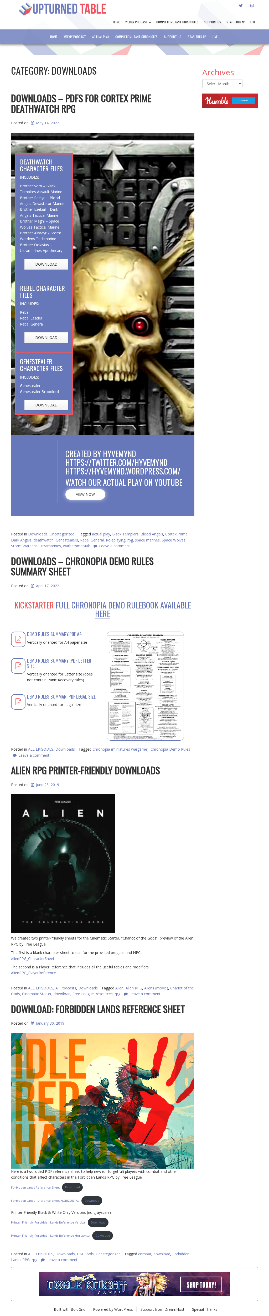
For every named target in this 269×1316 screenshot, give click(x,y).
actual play (101, 533)
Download (72, 1187)
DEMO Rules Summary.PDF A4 (54, 634)
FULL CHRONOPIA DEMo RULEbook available (123, 609)
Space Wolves (173, 540)
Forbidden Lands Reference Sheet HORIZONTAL (45, 1201)
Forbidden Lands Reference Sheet (35, 1187)
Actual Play (100, 36)
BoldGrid (78, 1309)
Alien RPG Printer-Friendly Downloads (85, 770)
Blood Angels (152, 533)
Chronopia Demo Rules (170, 749)
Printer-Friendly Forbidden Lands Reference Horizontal (50, 1235)
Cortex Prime (176, 533)
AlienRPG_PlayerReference (33, 972)
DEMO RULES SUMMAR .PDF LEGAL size (61, 696)
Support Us (212, 22)
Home (116, 22)
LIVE (252, 22)
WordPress (123, 1309)
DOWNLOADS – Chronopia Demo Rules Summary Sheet (82, 566)
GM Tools (85, 1253)
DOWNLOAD (46, 264)
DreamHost (174, 1309)
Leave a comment (61, 1259)
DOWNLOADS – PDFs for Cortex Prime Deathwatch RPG (81, 103)
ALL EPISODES (40, 1253)
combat (144, 1253)
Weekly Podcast (136, 22)
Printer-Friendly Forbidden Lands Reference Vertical (48, 1222)
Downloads (38, 533)
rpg (34, 1259)
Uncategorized (62, 533)
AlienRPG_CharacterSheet (32, 958)
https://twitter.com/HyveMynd (116, 462)
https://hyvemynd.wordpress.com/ (122, 471)
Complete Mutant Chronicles (177, 22)
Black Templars (125, 533)
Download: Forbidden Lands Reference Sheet (98, 1009)
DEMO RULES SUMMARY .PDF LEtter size (59, 663)
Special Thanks (204, 1309)
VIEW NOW (85, 494)
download (161, 1253)
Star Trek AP (235, 22)
